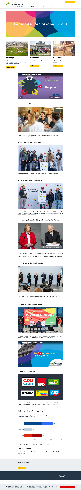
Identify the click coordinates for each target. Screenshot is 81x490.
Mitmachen (43, 6)
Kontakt (62, 2)
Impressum (14, 481)
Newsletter (70, 2)
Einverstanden (67, 487)
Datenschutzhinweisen (45, 487)
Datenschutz (8, 481)
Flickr (52, 337)
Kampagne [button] (32, 6)
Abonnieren (21, 467)
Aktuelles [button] (51, 6)
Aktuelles (22, 453)
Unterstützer (62, 6)
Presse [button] (71, 6)
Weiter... (32, 136)
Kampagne (10, 58)
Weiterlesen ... (10, 67)
